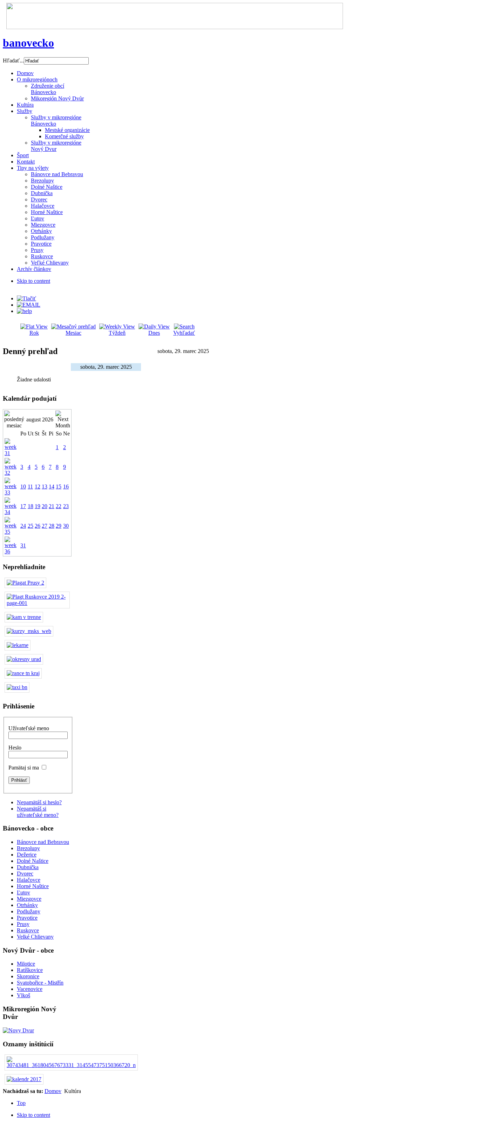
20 (44, 506)
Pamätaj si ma (23, 768)
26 (37, 526)
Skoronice (28, 976)
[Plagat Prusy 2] (25, 583)
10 (23, 486)
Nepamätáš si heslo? (39, 802)
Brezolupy (28, 848)
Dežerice (26, 855)
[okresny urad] (24, 659)
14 (51, 486)
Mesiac (73, 333)
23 (66, 506)
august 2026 (39, 419)
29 (58, 526)
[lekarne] (17, 645)
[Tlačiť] (26, 298)
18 (30, 506)
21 (51, 506)
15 (58, 486)
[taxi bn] (17, 687)
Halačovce (28, 880)
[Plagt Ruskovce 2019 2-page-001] (37, 603)
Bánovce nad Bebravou (43, 842)
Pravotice (27, 918)
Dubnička (28, 867)
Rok (34, 333)
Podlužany (28, 911)
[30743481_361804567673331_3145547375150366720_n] (71, 1065)
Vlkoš (23, 995)
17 (23, 506)
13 (44, 486)
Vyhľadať (184, 333)
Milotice (26, 964)
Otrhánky (27, 905)
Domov (53, 1091)
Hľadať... (13, 61)
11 (30, 486)
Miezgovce (29, 899)
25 (30, 526)
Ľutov (23, 892)
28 (51, 526)
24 (23, 526)
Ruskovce (28, 930)
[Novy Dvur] (18, 1030)
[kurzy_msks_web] (29, 631)
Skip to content (33, 281)
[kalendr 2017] (24, 1079)
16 (66, 486)
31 (23, 545)
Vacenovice (29, 989)
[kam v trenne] (24, 617)
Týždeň (117, 333)
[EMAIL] (28, 305)
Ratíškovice (30, 970)
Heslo (14, 748)
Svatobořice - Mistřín (40, 983)
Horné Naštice (33, 886)
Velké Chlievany (35, 937)
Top (21, 1103)
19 (37, 506)
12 (37, 486)
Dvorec (25, 874)
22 (58, 506)
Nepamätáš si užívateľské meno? (38, 812)
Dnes (154, 333)
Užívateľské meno (28, 728)
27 (44, 526)
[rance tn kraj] (23, 673)
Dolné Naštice (32, 861)
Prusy (23, 924)
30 (66, 526)
